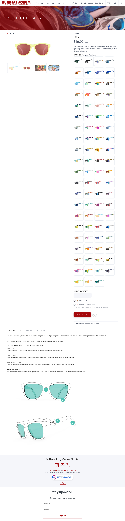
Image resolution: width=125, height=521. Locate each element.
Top (63, 483)
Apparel (50, 3)
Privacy (58, 470)
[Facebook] (57, 465)
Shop (98, 18)
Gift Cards (75, 3)
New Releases (87, 3)
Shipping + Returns (69, 470)
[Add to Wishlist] (94, 315)
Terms (51, 470)
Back (11, 33)
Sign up (62, 515)
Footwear (39, 3)
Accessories (62, 3)
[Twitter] (68, 465)
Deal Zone (99, 3)
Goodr (108, 18)
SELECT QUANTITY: (81, 291)
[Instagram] (62, 465)
